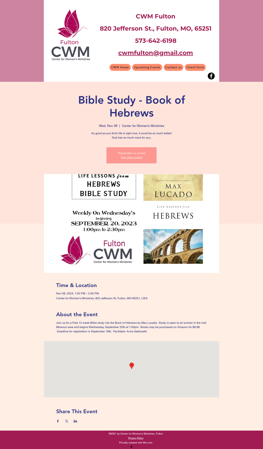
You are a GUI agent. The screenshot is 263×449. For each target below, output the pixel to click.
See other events (131, 157)
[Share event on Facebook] (58, 421)
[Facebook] (211, 75)
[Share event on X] (66, 421)
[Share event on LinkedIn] (75, 421)
